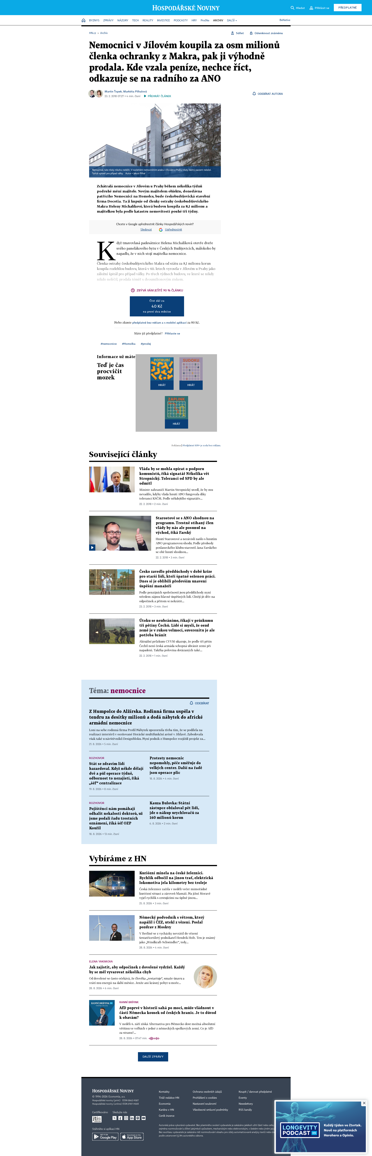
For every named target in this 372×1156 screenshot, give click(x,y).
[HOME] (83, 20)
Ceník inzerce (166, 1116)
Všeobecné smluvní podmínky (210, 1110)
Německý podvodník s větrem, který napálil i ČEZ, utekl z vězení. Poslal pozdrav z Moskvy (171, 922)
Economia (164, 1104)
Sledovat (146, 229)
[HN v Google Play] (105, 1136)
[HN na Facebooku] (120, 1118)
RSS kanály (245, 1110)
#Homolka (128, 343)
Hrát (162, 385)
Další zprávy (153, 1056)
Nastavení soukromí (204, 1104)
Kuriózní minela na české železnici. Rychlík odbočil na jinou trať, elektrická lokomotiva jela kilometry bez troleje (176, 878)
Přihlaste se (172, 333)
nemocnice (128, 691)
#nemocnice (109, 343)
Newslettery (246, 1104)
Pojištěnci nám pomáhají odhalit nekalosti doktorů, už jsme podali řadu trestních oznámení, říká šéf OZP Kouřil (116, 818)
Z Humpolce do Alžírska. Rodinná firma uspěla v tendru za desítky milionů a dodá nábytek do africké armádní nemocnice (146, 717)
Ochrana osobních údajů (207, 1092)
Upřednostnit (173, 229)
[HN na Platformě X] (114, 1118)
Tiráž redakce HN (169, 1098)
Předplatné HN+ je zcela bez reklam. (202, 445)
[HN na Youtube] (144, 1118)
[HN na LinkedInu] (132, 1118)
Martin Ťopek (113, 91)
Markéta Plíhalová (135, 91)
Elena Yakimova (101, 961)
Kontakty (164, 1092)
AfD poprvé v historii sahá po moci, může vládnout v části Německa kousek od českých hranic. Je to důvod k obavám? (167, 1012)
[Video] (92, 547)
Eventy (243, 1098)
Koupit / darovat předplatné (255, 1092)
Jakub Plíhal (139, 173)
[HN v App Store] (132, 1136)
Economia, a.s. (116, 1096)
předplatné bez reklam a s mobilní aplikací (159, 322)
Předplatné (347, 7)
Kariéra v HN (166, 1110)
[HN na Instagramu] (126, 1118)
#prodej (146, 343)
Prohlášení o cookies (205, 1098)
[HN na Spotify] (138, 1118)
